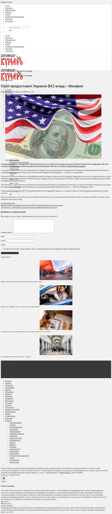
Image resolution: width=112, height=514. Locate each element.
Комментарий (7, 232)
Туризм (12, 425)
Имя (2, 236)
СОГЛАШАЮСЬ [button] (51, 473)
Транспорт (9, 407)
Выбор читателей (12, 409)
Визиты (13, 445)
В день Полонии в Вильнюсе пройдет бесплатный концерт (21, 281)
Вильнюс (8, 396)
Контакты (9, 8)
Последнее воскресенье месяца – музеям (16, 356)
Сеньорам (14, 429)
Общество (9, 392)
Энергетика (14, 169)
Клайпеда (9, 398)
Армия (8, 414)
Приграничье (15, 440)
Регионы (8, 403)
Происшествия (16, 438)
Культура (8, 418)
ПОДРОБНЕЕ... (65, 473)
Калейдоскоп (10, 412)
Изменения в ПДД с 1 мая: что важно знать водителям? (20, 307)
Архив (7, 15)
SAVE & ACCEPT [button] (7, 512)
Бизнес (8, 390)
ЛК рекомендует (16, 427)
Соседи (8, 405)
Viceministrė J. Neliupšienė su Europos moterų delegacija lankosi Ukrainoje (29, 207)
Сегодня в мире (7, 80)
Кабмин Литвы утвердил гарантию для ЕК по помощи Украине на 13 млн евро (32, 205)
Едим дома (14, 451)
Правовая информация (14, 17)
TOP (2, 80)
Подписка (9, 21)
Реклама (8, 19)
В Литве (8, 90)
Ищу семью (14, 453)
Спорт (12, 458)
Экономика (9, 387)
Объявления (10, 10)
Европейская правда (76, 166)
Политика (9, 94)
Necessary (7, 503)
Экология (13, 436)
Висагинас (9, 401)
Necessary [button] (5, 501)
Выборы (13, 447)
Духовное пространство (19, 162)
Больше (8, 420)
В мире (8, 383)
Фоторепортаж (16, 423)
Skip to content (6, 2)
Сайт (3, 245)
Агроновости (15, 449)
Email (3, 240)
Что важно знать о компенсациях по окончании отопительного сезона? (26, 331)
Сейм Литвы (10, 416)
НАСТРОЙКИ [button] (77, 473)
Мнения (8, 394)
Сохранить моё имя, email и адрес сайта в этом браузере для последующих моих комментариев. (41, 249)
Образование (15, 431)
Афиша (8, 12)
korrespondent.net (8, 203)
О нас (7, 6)
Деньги (12, 442)
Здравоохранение (17, 434)
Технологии (14, 460)
